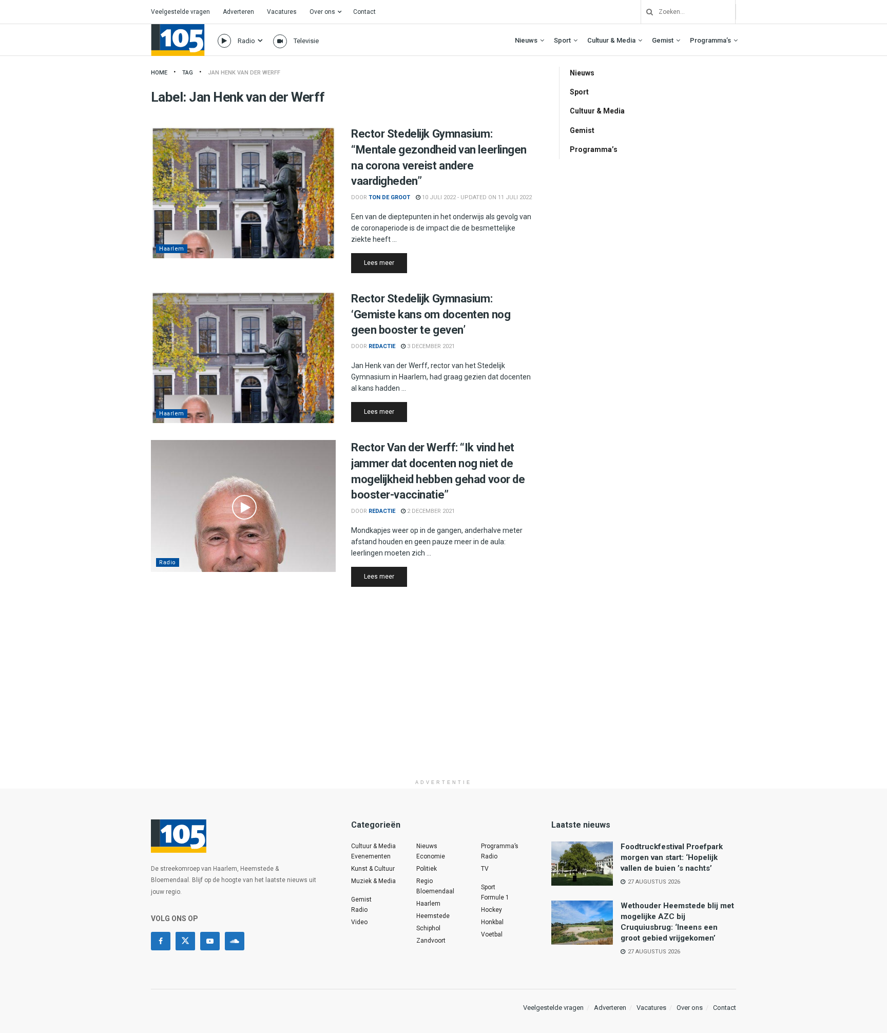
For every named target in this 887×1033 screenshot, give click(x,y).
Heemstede (433, 916)
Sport (562, 40)
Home (159, 72)
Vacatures (282, 11)
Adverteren (238, 11)
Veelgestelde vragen (180, 11)
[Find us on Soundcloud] (234, 941)
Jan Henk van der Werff (244, 72)
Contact (364, 11)
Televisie (306, 41)
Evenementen (371, 856)
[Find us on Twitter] (185, 941)
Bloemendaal (435, 891)
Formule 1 (495, 897)
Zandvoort (431, 940)
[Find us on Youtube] (210, 941)
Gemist (662, 40)
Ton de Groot (389, 197)
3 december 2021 (430, 346)
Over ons (322, 11)
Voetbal (492, 934)
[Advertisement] (443, 702)
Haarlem (171, 248)
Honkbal (492, 922)
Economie (430, 856)
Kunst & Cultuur (373, 868)
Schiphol (428, 928)
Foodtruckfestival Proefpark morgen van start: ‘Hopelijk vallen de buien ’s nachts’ (672, 857)
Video (359, 922)
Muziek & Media (373, 881)
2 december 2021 (430, 511)
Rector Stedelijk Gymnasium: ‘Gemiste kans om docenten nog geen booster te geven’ (430, 314)
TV (485, 868)
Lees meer (385, 262)
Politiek (426, 868)
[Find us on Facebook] (160, 941)
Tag (187, 72)
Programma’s (710, 40)
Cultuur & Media (611, 40)
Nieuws (526, 40)
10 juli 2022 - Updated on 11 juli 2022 (476, 197)
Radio (246, 41)
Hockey (491, 909)
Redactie (382, 346)
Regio (424, 881)
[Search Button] (646, 12)
